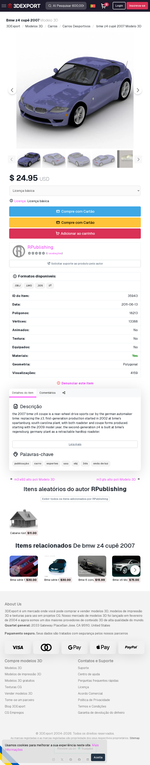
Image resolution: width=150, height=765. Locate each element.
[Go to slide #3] (79, 159)
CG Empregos (14, 713)
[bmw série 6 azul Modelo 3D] (58, 566)
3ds (85, 463)
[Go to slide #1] (29, 159)
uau (65, 463)
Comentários (47, 392)
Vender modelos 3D (18, 693)
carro (37, 463)
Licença (83, 687)
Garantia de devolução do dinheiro (101, 713)
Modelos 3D (13, 668)
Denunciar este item (78, 383)
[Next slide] (138, 90)
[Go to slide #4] (104, 159)
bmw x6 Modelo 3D (125, 580)
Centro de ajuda (89, 674)
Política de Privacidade (94, 700)
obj (76, 463)
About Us (13, 604)
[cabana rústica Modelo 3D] (24, 519)
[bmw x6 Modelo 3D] (126, 566)
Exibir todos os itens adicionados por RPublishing (75, 499)
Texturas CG (13, 687)
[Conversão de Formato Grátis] (50, 286)
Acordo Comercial (90, 693)
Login (119, 5)
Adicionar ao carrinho (77, 233)
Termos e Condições (92, 706)
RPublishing (40, 247)
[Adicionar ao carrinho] (24, 524)
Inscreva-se (137, 5)
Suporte (83, 668)
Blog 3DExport (15, 706)
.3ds (40, 285)
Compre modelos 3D (23, 660)
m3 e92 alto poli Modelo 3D (34, 479)
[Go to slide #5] (129, 159)
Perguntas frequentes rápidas (98, 681)
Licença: (20, 201)
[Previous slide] (12, 90)
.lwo (29, 285)
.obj (17, 285)
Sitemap (135, 738)
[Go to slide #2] (54, 159)
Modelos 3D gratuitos (20, 681)
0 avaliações (54, 253)
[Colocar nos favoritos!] (32, 524)
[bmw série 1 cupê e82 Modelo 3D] (24, 566)
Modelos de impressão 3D (23, 674)
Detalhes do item (22, 392)
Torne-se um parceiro (19, 700)
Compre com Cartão (78, 211)
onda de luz (100, 463)
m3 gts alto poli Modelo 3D (116, 479)
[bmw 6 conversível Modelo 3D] (92, 566)
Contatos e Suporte (95, 660)
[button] (135, 570)
